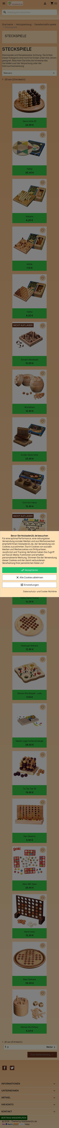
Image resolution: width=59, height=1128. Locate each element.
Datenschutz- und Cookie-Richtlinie (40, 591)
